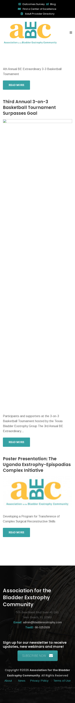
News (21, 680)
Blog (53, 4)
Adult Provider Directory (39, 14)
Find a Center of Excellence (39, 9)
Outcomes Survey (33, 4)
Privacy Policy (39, 680)
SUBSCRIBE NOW (34, 656)
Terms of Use (62, 680)
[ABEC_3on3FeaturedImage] (37, 263)
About (8, 680)
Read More (16, 85)
